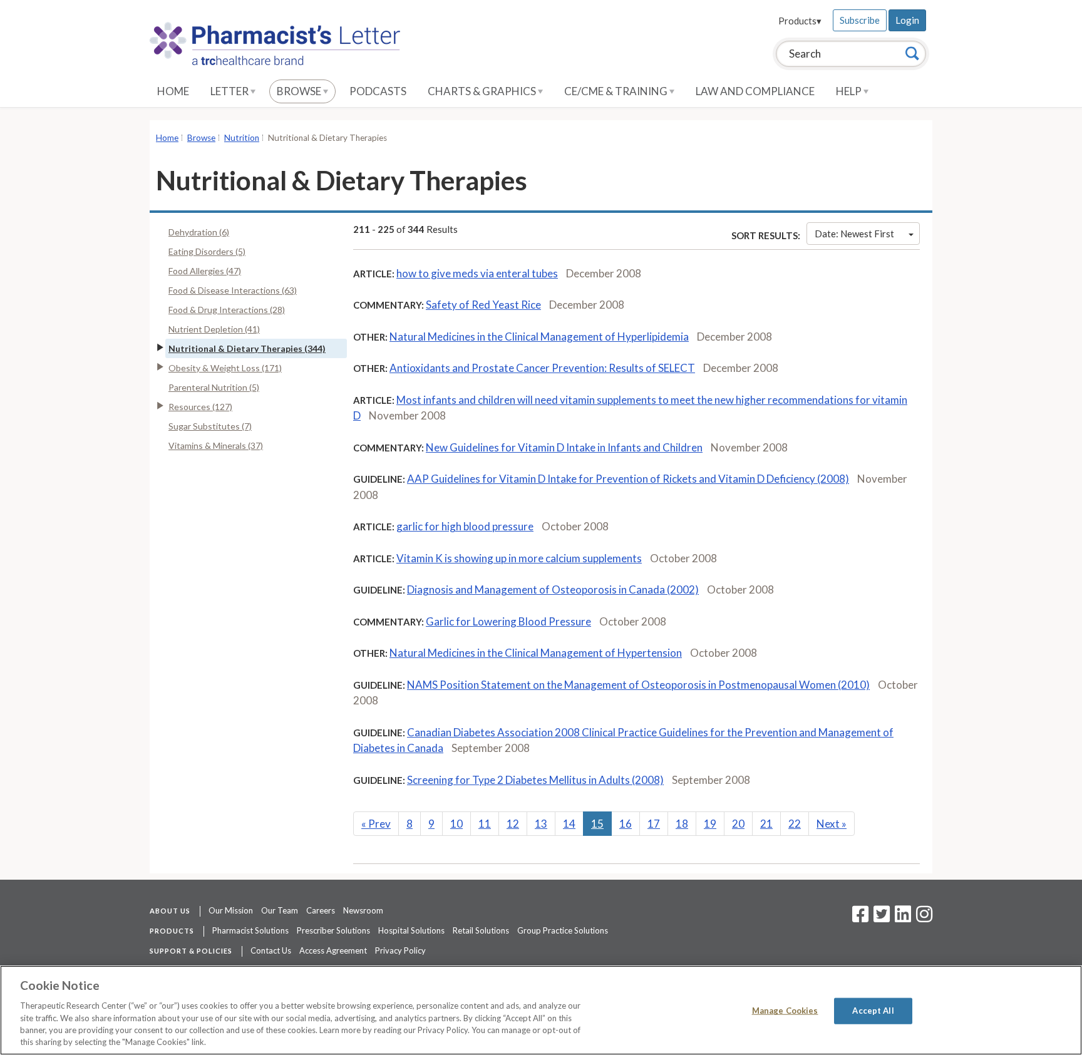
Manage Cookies (785, 1011)
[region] (541, 1010)
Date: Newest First (854, 233)
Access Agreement (333, 950)
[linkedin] (903, 918)
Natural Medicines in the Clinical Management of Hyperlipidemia (539, 336)
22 (794, 823)
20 (738, 823)
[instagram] (924, 918)
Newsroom (363, 910)
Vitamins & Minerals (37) (215, 445)
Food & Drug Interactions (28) (226, 309)
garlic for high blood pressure (464, 526)
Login (907, 20)
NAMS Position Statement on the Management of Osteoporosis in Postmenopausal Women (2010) (638, 684)
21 (766, 823)
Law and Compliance (755, 91)
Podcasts (377, 91)
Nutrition (241, 138)
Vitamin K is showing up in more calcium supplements (519, 558)
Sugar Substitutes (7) (210, 426)
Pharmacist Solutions (250, 930)
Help (849, 91)
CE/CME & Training (616, 91)
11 (484, 823)
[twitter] (880, 918)
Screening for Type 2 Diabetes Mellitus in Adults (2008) (535, 779)
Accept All (873, 1011)
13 (541, 823)
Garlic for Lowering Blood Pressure (508, 621)
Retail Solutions (481, 930)
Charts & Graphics (483, 91)
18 (682, 823)
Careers (320, 910)
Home (173, 91)
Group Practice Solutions (562, 930)
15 (597, 823)
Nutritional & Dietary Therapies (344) (247, 348)
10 (456, 823)
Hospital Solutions (411, 930)
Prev (376, 823)
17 (653, 823)
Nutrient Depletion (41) (214, 329)
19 (710, 823)
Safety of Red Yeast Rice (483, 304)
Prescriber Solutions (333, 930)
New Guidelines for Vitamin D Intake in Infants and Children (564, 447)
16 (625, 823)
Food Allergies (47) (204, 270)
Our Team (279, 910)
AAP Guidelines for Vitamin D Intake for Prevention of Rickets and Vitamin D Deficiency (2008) (628, 478)
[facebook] (860, 918)
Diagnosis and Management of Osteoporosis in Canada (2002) (553, 589)
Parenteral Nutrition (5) (213, 387)
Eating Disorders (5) (206, 251)
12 (513, 823)
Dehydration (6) (198, 232)
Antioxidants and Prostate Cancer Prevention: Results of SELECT (542, 367)
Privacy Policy (400, 950)
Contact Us (270, 950)
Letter (230, 91)
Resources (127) (200, 406)
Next (832, 823)
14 (569, 823)
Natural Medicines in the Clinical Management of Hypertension (535, 652)
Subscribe (860, 20)
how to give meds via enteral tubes (477, 273)
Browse (300, 91)
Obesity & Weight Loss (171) (225, 368)
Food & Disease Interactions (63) (232, 290)
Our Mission (231, 910)
